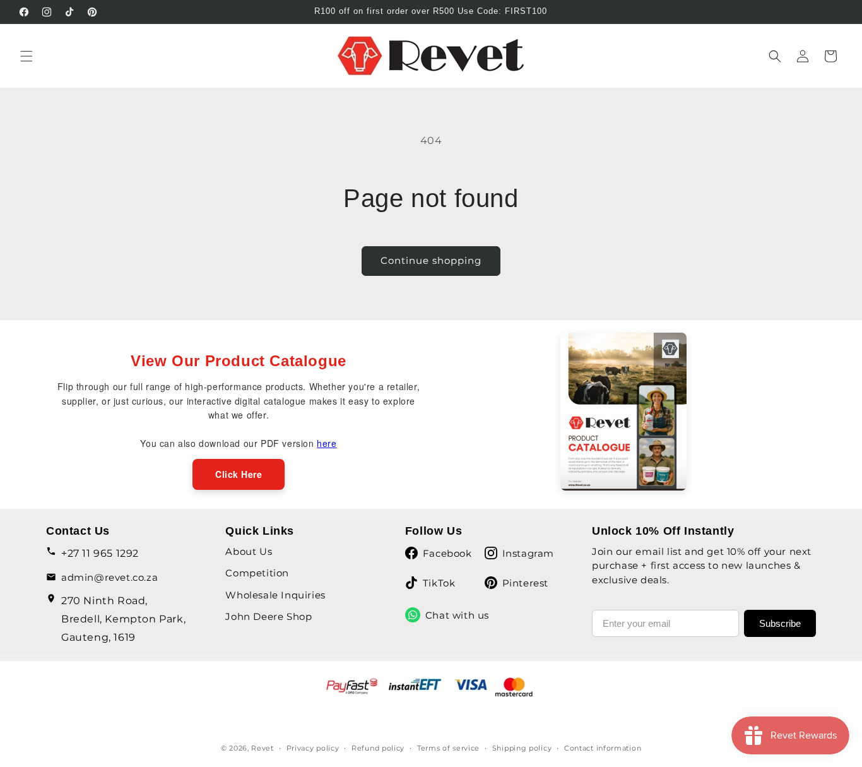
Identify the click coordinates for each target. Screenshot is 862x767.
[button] (26, 56)
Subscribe (780, 623)
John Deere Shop (268, 616)
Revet (262, 748)
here (326, 443)
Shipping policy (522, 748)
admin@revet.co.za (109, 577)
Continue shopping (431, 260)
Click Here (238, 474)
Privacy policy (312, 748)
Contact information (602, 748)
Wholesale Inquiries (275, 595)
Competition (257, 573)
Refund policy (377, 748)
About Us (248, 551)
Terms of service (448, 748)
